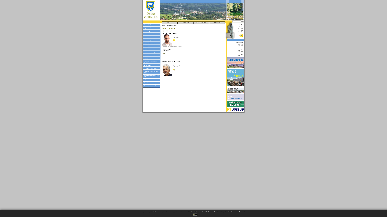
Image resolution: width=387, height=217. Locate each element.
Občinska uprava (148, 31)
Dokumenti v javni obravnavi (151, 68)
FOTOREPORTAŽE (201, 23)
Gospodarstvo (147, 49)
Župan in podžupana (149, 28)
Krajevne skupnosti (148, 40)
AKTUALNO (185, 23)
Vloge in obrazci (148, 65)
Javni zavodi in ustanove (150, 43)
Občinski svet (147, 34)
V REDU (195, 214)
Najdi (242, 21)
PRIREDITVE (217, 23)
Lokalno (146, 79)
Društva (146, 46)
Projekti (146, 82)
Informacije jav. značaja (149, 52)
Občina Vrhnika (147, 25)
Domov (163, 25)
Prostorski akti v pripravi (150, 85)
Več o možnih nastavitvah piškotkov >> (239, 211)
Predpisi (146, 58)
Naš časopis (146, 55)
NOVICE (169, 23)
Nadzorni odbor (148, 37)
